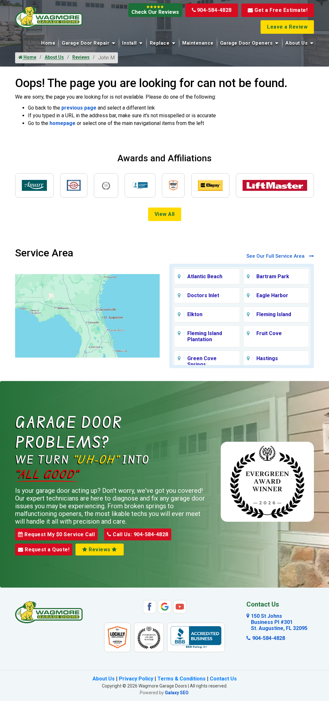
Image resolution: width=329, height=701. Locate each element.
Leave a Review (287, 27)
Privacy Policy (136, 679)
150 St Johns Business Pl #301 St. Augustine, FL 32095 (279, 622)
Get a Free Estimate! (280, 10)
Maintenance (198, 43)
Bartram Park (272, 276)
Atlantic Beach (204, 276)
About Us (296, 43)
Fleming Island (273, 314)
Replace (160, 43)
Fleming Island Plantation (204, 336)
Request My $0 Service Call (59, 534)
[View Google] (164, 606)
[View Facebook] (149, 606)
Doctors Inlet (203, 295)
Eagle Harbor (272, 295)
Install (129, 43)
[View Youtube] (179, 606)
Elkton (194, 314)
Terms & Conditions (181, 679)
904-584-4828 (214, 10)
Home (48, 43)
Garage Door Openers (246, 43)
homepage (62, 123)
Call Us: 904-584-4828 (139, 534)
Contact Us (223, 679)
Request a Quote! (46, 549)
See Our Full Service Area (276, 256)
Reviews (81, 57)
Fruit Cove (269, 333)
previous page (78, 108)
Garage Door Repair (85, 43)
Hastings (267, 358)
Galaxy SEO (177, 692)
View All (165, 214)
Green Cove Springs (202, 361)
